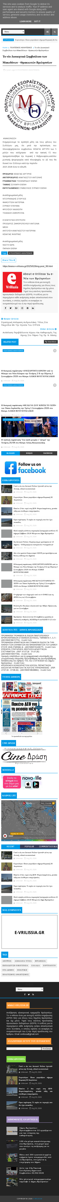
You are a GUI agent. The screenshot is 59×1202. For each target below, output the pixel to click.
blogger (11, 453)
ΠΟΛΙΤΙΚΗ (22, 970)
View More (52, 341)
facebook (47, 453)
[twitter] (28, 994)
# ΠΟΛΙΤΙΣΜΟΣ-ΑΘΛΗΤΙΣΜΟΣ (20, 253)
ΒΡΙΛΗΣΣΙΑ (40, 961)
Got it (37, 21)
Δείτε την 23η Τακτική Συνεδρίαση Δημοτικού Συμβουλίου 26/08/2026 (31, 1170)
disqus (29, 453)
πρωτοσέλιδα (17, 736)
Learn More (25, 21)
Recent (11, 846)
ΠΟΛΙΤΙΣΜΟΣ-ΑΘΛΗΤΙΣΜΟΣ (21, 47)
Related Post (9, 342)
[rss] (33, 994)
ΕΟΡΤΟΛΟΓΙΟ (49, 966)
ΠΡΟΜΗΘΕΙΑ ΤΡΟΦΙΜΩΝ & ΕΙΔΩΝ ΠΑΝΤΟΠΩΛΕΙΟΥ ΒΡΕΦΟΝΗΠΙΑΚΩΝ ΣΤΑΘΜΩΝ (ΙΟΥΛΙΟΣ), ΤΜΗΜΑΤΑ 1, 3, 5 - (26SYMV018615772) (29, 637)
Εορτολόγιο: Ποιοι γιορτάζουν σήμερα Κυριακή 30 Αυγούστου (27, 40)
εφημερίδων (28, 736)
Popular (29, 846)
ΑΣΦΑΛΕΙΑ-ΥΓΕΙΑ (23, 961)
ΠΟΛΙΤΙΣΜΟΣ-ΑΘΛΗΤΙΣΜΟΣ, (29, 70)
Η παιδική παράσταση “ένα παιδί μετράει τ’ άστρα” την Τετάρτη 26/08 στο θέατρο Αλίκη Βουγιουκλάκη (25, 441)
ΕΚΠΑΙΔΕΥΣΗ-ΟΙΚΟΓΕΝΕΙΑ (15, 966)
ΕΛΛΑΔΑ (36, 966)
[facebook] (25, 994)
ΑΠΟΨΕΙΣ (7, 961)
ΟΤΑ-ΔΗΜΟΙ (8, 970)
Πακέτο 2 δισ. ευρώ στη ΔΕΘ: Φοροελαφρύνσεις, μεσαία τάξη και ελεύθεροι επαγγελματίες (35, 1091)
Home (5, 47)
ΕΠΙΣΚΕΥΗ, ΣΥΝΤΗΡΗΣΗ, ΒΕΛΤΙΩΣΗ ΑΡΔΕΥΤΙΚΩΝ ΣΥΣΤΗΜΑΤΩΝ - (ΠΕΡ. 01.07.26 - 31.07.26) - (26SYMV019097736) (24, 651)
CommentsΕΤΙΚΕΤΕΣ (48, 847)
